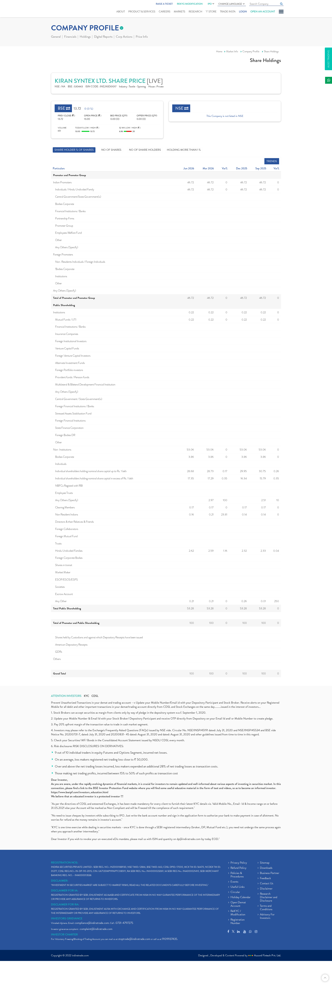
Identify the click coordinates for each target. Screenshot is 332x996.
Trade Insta (228, 11)
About (120, 11)
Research (195, 11)
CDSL (94, 696)
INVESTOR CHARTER (64, 934)
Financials (70, 37)
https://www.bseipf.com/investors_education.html (79, 792)
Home (219, 51)
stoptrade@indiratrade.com (134, 939)
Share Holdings (271, 51)
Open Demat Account (238, 904)
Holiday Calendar (240, 897)
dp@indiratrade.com (189, 839)
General (56, 37)
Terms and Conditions (266, 907)
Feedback (265, 878)
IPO (210, 4)
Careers (164, 11)
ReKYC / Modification (237, 913)
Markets (179, 11)
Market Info (232, 51)
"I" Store (211, 11)
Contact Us (266, 884)
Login (243, 11)
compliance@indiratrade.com (92, 923)
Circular (235, 892)
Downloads (266, 868)
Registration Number (237, 921)
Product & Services (141, 11)
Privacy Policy (238, 863)
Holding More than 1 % (184, 150)
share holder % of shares (74, 150)
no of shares (111, 150)
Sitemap (264, 863)
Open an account (262, 11)
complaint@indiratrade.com (96, 929)
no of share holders (145, 150)
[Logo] (59, 9)
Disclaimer (266, 889)
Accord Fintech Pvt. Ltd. (267, 955)
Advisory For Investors (267, 916)
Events (234, 882)
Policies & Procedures (237, 875)
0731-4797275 (124, 923)
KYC (86, 696)
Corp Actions (124, 37)
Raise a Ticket (164, 4)
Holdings (85, 37)
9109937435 (169, 939)
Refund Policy (238, 868)
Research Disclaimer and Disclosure (268, 897)
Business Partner (269, 873)
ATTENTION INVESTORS (66, 696)
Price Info (142, 37)
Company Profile (250, 51)
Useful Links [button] (237, 887)
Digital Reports (103, 37)
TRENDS (271, 161)
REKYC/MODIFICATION (190, 4)
